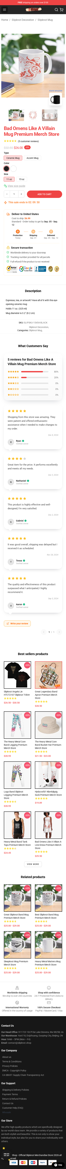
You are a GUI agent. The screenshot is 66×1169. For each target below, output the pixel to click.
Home (4, 19)
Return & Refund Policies (14, 1099)
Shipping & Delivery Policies (15, 1090)
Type (6, 153)
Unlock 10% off (6, 1154)
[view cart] (61, 10)
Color (6, 163)
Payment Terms (10, 1094)
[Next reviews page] (59, 632)
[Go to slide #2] (33, 115)
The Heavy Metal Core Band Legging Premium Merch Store (15, 744)
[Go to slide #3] (49, 115)
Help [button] (60, 1165)
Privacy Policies (10, 1066)
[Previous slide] (6, 65)
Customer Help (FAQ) (12, 1108)
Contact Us (7, 1103)
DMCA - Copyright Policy (14, 1070)
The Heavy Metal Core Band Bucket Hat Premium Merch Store (48, 744)
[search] (56, 10)
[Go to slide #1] (16, 115)
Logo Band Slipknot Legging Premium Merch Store (16, 794)
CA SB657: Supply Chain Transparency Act (23, 1075)
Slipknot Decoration (23, 19)
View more (33, 864)
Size (6, 174)
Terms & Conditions (11, 1061)
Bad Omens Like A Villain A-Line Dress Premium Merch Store (48, 844)
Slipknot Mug (45, 19)
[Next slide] (59, 65)
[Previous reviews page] (44, 632)
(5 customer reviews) (28, 141)
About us (6, 1057)
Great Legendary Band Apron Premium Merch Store (46, 694)
